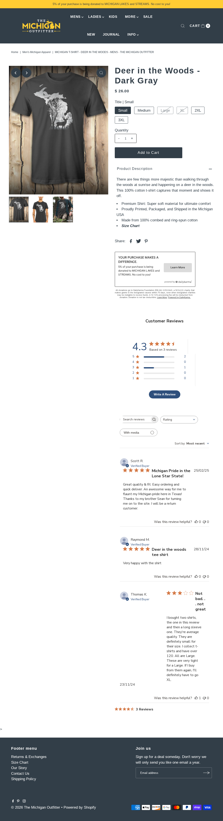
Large (165, 110)
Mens (75, 16)
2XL (198, 110)
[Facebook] (13, 801)
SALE (148, 16)
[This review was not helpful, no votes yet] (204, 521)
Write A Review (165, 394)
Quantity (121, 130)
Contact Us (20, 773)
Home (14, 52)
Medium (144, 110)
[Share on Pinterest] (146, 241)
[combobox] (179, 419)
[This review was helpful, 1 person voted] (196, 698)
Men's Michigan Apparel (36, 52)
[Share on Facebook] (131, 241)
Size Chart (131, 226)
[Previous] (16, 73)
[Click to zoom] (101, 73)
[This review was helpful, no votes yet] (196, 521)
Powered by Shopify (80, 807)
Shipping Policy (23, 779)
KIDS (113, 16)
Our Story (19, 768)
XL (182, 110)
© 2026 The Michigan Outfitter (35, 807)
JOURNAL (111, 34)
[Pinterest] (18, 801)
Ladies (94, 16)
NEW (91, 34)
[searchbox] (135, 419)
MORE (130, 16)
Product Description (134, 169)
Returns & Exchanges (29, 757)
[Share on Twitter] (138, 241)
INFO (131, 34)
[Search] (183, 25)
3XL (121, 120)
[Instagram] (24, 801)
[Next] (26, 73)
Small (122, 110)
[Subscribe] (206, 772)
